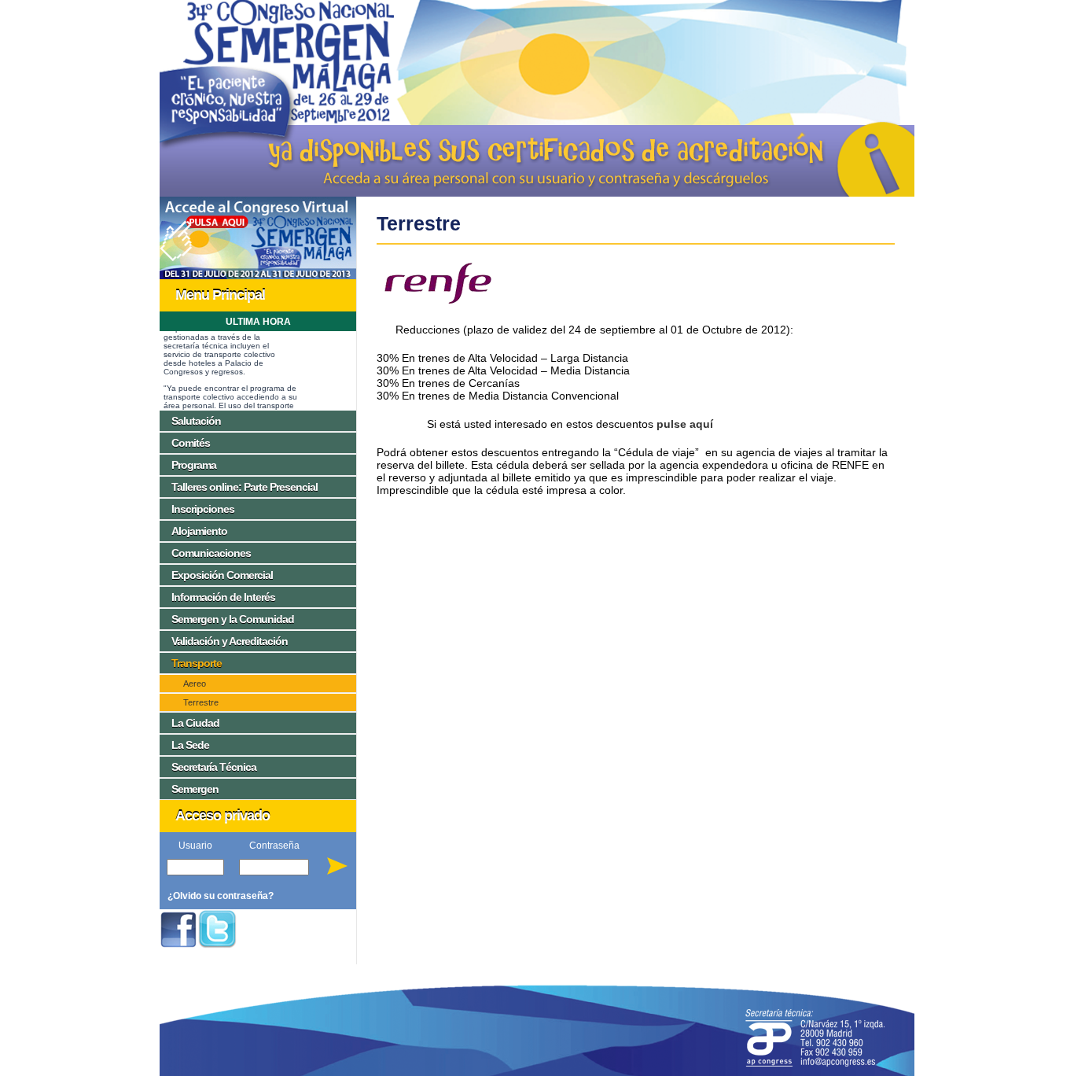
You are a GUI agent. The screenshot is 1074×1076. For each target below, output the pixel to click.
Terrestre (201, 702)
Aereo (194, 683)
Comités (190, 443)
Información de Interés (223, 597)
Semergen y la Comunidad (232, 619)
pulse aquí (685, 424)
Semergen (195, 789)
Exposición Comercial (222, 575)
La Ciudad (195, 723)
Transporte (196, 663)
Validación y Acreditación (229, 641)
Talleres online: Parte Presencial (244, 487)
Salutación (196, 421)
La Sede (190, 745)
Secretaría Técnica (213, 767)
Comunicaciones (211, 553)
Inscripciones (202, 509)
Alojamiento (199, 531)
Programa (193, 465)
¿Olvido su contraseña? (220, 895)
